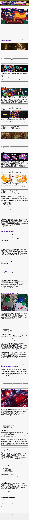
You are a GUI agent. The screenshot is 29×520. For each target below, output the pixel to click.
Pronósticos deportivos (4, 510)
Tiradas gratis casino (10, 510)
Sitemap (18, 516)
